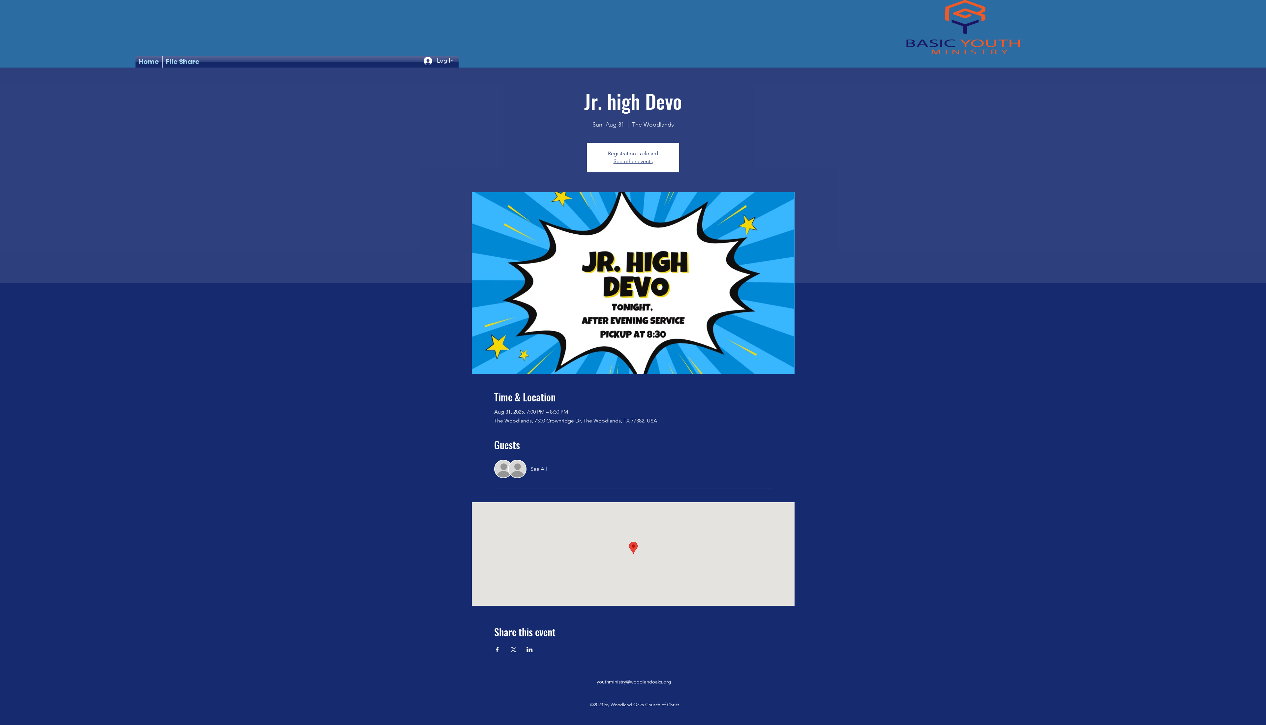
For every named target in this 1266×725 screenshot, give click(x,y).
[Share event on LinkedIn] (530, 649)
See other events (633, 161)
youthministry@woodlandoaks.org (634, 682)
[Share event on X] (513, 649)
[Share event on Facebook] (497, 649)
